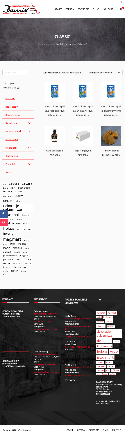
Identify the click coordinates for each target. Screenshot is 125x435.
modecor (22, 243)
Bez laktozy (11, 107)
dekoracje (20, 201)
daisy (19, 196)
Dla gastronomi (13, 131)
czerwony (8, 196)
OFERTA (69, 9)
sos (15, 263)
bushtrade (24, 187)
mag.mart (12, 239)
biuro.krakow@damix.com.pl (46, 354)
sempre (6, 263)
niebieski (17, 247)
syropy (28, 263)
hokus (8, 228)
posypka (24, 255)
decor (7, 201)
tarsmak (7, 267)
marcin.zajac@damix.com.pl (77, 347)
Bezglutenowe (12, 115)
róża (18, 259)
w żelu (5, 271)
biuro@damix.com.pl (43, 321)
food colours (12, 223)
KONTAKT (108, 9)
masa (26, 240)
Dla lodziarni (11, 139)
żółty (5, 274)
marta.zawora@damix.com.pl (78, 318)
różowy (27, 259)
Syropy (8, 172)
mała (5, 244)
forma (25, 224)
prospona (8, 259)
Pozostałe (10, 164)
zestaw (14, 270)
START (58, 9)
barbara (14, 183)
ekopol (19, 219)
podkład (26, 252)
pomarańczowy (10, 255)
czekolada (18, 191)
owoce (28, 248)
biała (5, 188)
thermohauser (20, 267)
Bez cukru (10, 99)
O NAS (96, 9)
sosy (21, 263)
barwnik (27, 183)
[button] (122, 3)
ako (4, 184)
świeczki (24, 271)
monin (6, 247)
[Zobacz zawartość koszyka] (121, 9)
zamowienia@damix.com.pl (46, 313)
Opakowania (11, 156)
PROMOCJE (83, 9)
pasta (17, 252)
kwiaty (8, 234)
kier (18, 229)
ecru (11, 219)
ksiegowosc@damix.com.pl (46, 329)
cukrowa (7, 191)
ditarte (25, 215)
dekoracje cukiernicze (12, 208)
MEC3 (12, 244)
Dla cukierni (11, 123)
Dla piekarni (11, 148)
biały (13, 187)
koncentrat (27, 229)
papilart (7, 251)
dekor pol (11, 214)
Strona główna (46, 44)
